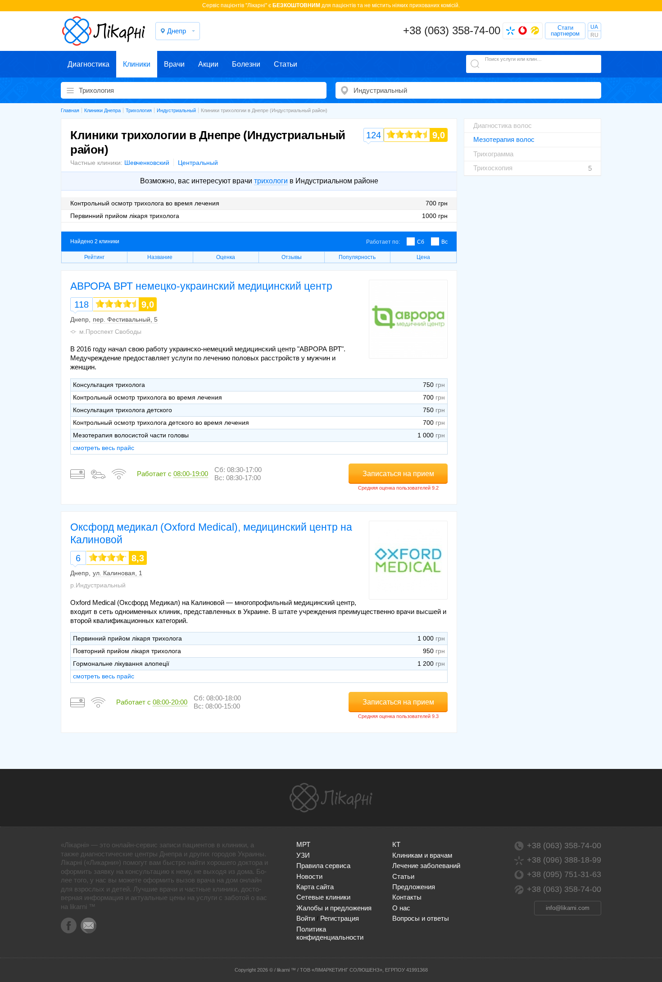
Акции (208, 64)
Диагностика (88, 64)
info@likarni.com (567, 908)
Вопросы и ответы (420, 918)
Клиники (136, 64)
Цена (423, 257)
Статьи (285, 64)
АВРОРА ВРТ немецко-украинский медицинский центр (201, 286)
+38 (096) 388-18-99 (564, 859)
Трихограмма (493, 154)
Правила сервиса (323, 865)
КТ (396, 844)
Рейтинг (94, 257)
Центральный (198, 162)
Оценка (225, 257)
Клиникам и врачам (422, 855)
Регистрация (339, 918)
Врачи (174, 64)
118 (81, 304)
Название (159, 257)
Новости (309, 876)
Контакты (407, 897)
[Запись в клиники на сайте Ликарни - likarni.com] (103, 31)
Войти (305, 918)
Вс (444, 242)
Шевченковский (146, 162)
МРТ (303, 844)
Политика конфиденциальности (329, 933)
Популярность (357, 257)
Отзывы (291, 257)
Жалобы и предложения (334, 908)
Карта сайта (315, 887)
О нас (401, 908)
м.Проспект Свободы (110, 331)
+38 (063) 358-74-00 (451, 30)
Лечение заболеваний (426, 865)
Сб (420, 242)
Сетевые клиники (323, 897)
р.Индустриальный (98, 585)
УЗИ (303, 855)
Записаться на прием (398, 473)
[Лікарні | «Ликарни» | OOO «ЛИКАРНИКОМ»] (331, 797)
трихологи (271, 181)
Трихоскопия (492, 168)
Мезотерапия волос (504, 139)
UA (594, 27)
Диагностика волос (502, 125)
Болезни (246, 64)
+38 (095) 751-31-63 (564, 874)
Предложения (413, 887)
